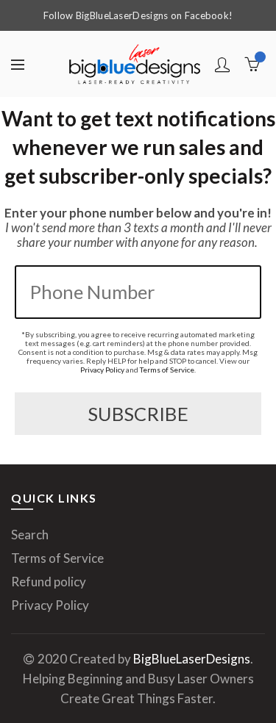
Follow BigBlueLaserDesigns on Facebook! (138, 15)
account (222, 65)
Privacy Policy (102, 369)
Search (30, 534)
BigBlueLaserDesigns (191, 658)
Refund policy (48, 581)
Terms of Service (167, 369)
